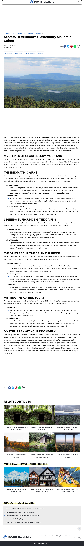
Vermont (40, 53)
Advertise (69, 537)
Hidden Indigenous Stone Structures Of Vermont (20, 512)
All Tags (79, 537)
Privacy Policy (59, 536)
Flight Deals (18, 53)
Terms (53, 536)
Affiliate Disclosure (69, 536)
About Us (41, 536)
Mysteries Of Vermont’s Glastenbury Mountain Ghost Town (23, 522)
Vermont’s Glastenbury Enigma (15, 519)
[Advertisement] (16, 20)
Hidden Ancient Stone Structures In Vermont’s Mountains (23, 515)
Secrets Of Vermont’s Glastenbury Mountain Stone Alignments (25, 509)
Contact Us (78, 536)
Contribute (47, 536)
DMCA (74, 537)
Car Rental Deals (30, 53)
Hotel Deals (8, 53)
